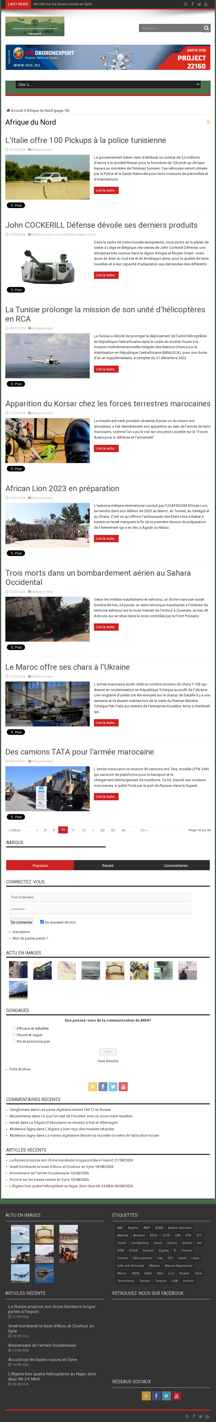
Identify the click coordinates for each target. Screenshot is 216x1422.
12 (84, 830)
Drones (148, 1250)
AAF (120, 1228)
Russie (184, 1273)
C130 (166, 1235)
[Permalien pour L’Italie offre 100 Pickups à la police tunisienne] (47, 198)
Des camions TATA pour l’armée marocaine (79, 751)
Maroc (122, 1273)
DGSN (133, 1250)
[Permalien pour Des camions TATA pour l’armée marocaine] (47, 810)
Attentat (122, 1235)
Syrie (198, 1273)
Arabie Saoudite (180, 1228)
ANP (147, 1228)
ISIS (170, 1258)
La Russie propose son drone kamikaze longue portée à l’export (62, 1160)
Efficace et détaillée (33, 1028)
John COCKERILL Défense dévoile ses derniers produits (101, 225)
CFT (199, 1235)
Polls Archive (20, 1069)
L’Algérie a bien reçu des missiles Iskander (79, 1129)
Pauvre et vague (29, 1035)
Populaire (40, 865)
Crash (158, 1243)
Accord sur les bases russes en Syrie (63, 4)
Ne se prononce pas (33, 1041)
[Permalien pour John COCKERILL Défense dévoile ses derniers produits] (47, 283)
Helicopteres (142, 1258)
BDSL (154, 1235)
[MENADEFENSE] (34, 32)
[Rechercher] (206, 28)
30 (113, 830)
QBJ (160, 1273)
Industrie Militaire (65, 234)
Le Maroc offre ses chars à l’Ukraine (67, 667)
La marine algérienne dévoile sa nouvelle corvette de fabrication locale (102, 1135)
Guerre (122, 1258)
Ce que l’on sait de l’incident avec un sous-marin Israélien (86, 1116)
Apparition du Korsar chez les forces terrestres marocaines (108, 403)
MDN (135, 1273)
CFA (177, 1235)
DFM (120, 1250)
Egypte (164, 1250)
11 (73, 830)
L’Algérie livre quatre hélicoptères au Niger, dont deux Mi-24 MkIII (62, 1186)
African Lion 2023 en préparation (62, 488)
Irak (160, 1258)
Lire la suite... (106, 190)
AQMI (159, 1228)
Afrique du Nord (42, 149)
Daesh (187, 1243)
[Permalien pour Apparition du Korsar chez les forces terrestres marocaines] (47, 462)
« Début (14, 830)
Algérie (133, 1228)
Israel (182, 1258)
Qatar (148, 1273)
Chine (121, 1243)
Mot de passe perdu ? (30, 938)
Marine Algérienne (179, 1266)
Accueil (17, 110)
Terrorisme (125, 1281)
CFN (188, 1235)
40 (123, 830)
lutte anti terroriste (130, 1266)
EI (175, 1250)
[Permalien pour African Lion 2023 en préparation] (47, 546)
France (186, 1250)
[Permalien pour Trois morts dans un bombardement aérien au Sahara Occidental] (47, 640)
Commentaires (176, 865)
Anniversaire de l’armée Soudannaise (39, 1173)
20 (102, 830)
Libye (195, 1258)
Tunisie (144, 1281)
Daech (172, 1243)
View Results (108, 1061)
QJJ (171, 1273)
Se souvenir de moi (60, 922)
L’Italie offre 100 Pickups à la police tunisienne (85, 140)
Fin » (144, 830)
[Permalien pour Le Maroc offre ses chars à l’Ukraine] (47, 725)
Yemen (188, 1281)
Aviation (139, 1235)
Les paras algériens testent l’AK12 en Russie (75, 1109)
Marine (154, 1266)
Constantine (140, 1243)
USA (175, 1281)
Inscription (21, 932)
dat (199, 1243)
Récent (108, 865)
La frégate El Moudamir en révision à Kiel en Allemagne (73, 1122)
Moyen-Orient (87, 234)
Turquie (160, 1281)
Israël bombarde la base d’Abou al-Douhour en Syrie (52, 1167)
